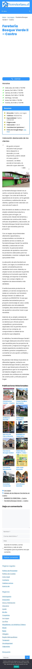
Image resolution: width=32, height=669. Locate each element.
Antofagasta (6, 597)
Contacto (5, 580)
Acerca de (5, 586)
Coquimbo (6, 615)
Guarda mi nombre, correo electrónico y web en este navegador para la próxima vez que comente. (16, 548)
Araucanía (6, 600)
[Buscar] (27, 657)
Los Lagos (10, 17)
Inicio (4, 17)
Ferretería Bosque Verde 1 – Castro (16, 501)
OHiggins (5, 634)
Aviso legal (6, 577)
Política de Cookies (9, 574)
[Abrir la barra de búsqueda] (29, 11)
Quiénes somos (7, 583)
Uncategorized (7, 643)
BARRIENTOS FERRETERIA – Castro (15, 498)
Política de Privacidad (9, 571)
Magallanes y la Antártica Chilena (14, 625)
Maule (4, 628)
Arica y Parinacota (8, 603)
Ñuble (4, 631)
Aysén (4, 609)
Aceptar (16, 666)
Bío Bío (4, 612)
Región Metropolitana (9, 637)
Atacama (5, 606)
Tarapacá (5, 640)
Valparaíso (6, 646)
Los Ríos (5, 621)
